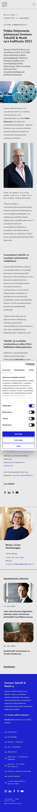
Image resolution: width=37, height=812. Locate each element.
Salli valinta (18, 440)
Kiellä (19, 446)
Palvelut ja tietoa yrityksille (16, 765)
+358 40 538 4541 (15, 557)
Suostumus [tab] (6, 370)
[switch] (32, 412)
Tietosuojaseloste (8, 799)
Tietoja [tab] (31, 370)
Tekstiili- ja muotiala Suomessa (18, 758)
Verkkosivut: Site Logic (9, 801)
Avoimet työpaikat (16, 742)
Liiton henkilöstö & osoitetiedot (16, 782)
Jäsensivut (12, 752)
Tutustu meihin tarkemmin (18, 715)
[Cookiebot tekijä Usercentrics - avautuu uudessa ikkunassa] (26, 364)
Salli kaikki (18, 434)
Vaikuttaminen (14, 776)
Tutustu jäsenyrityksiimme (19, 771)
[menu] (34, 4)
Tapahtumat (12, 732)
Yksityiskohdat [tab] (19, 370)
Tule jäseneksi (14, 747)
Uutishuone (9, 666)
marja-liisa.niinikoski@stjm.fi (22, 475)
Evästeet (17, 799)
